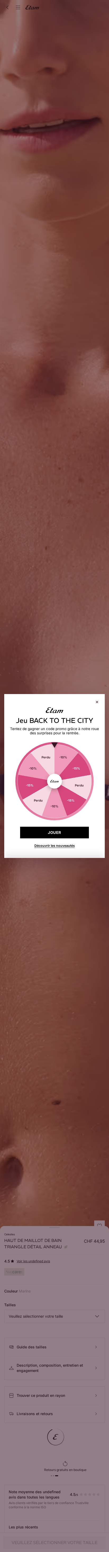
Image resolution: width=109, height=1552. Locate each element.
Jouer (54, 832)
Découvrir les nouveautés (54, 846)
